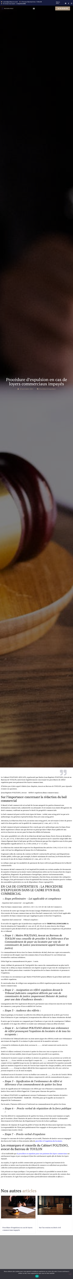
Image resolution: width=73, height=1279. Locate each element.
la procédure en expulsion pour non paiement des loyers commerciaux (42, 1153)
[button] (33, 8)
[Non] (70, 1274)
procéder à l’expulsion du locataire (48, 1141)
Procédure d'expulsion (47, 389)
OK (37, 1276)
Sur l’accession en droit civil (50, 1227)
